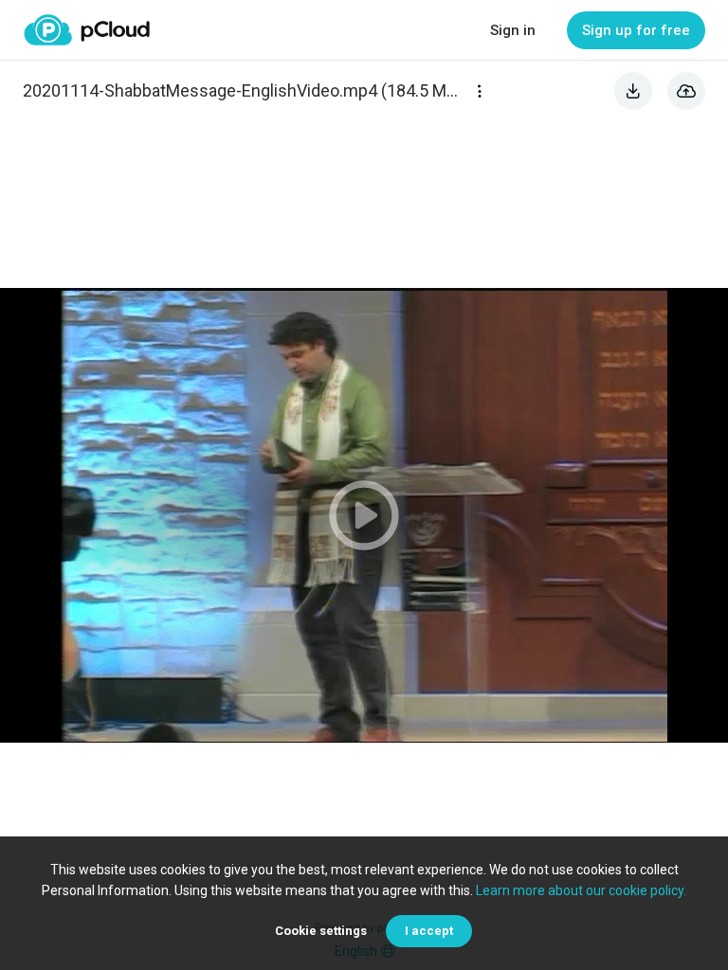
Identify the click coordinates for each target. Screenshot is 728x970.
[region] (364, 515)
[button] (364, 515)
